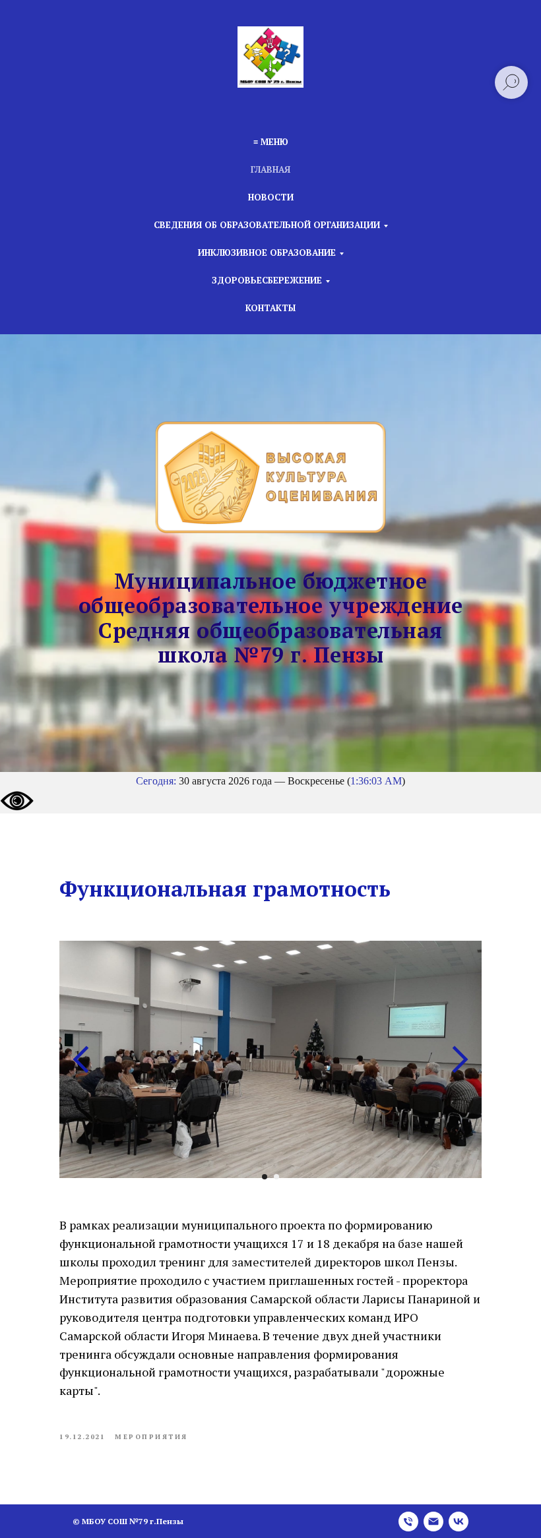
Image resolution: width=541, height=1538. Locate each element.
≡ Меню (270, 142)
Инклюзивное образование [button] (267, 252)
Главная (270, 169)
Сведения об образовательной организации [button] (267, 225)
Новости (271, 197)
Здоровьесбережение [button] (267, 280)
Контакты (270, 308)
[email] (433, 1521)
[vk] (458, 1521)
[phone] (408, 1521)
